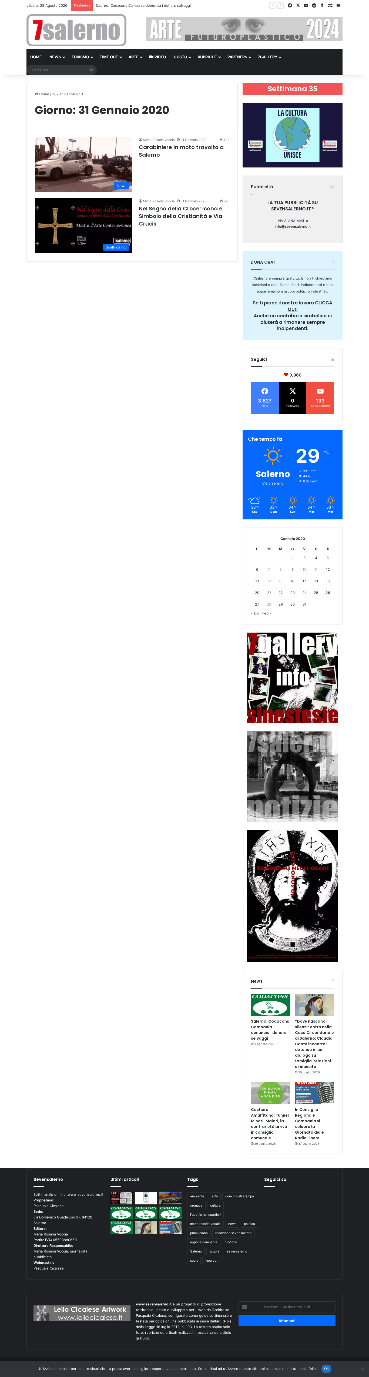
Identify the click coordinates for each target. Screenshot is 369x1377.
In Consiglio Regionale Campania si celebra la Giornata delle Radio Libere (309, 1124)
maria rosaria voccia (205, 1224)
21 (269, 592)
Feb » (266, 613)
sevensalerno (237, 1251)
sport (194, 1260)
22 (281, 592)
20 (257, 592)
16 (292, 581)
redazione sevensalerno (233, 1233)
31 (304, 604)
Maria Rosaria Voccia (159, 140)
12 (328, 569)
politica (249, 1224)
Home (36, 57)
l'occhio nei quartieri (205, 1215)
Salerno (196, 1251)
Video (159, 57)
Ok (326, 1368)
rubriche (231, 1242)
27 (257, 604)
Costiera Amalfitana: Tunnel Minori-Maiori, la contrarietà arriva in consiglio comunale (270, 1124)
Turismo (80, 57)
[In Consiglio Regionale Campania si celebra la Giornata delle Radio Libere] (314, 1093)
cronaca (196, 1205)
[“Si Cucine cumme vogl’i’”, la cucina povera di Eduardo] (146, 1198)
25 (316, 592)
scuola (214, 1251)
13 (257, 581)
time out (211, 1260)
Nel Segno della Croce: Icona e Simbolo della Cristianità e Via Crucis (181, 216)
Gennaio (71, 94)
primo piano (199, 1233)
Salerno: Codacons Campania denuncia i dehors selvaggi (270, 1030)
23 (292, 592)
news (232, 1224)
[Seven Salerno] (76, 30)
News (55, 57)
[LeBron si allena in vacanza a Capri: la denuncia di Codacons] (121, 1227)
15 (281, 581)
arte (215, 1196)
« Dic (255, 613)
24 (304, 592)
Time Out (109, 57)
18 (316, 581)
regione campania (203, 1242)
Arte (134, 57)
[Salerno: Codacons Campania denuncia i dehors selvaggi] (270, 1005)
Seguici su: (275, 1179)
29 (281, 604)
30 (292, 604)
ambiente (197, 1196)
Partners (237, 57)
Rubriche (207, 57)
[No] (362, 1369)
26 (328, 592)
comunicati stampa (239, 1196)
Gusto (180, 57)
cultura (215, 1205)
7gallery (267, 57)
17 (304, 581)
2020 (56, 94)
